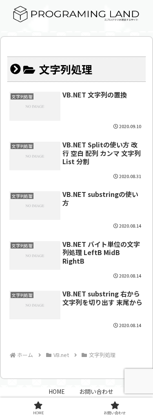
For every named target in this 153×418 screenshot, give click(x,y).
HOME (57, 391)
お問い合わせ (96, 391)
